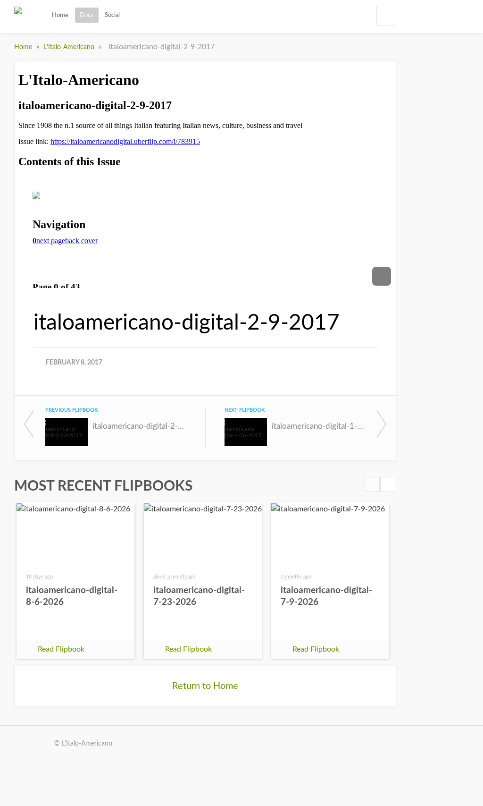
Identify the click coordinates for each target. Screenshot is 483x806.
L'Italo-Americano (70, 47)
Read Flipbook (61, 649)
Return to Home (205, 686)
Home (60, 15)
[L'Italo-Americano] (18, 18)
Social (112, 15)
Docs (86, 15)
